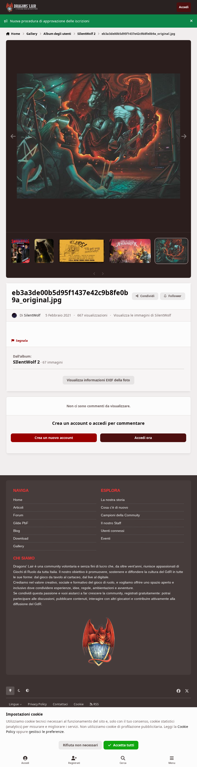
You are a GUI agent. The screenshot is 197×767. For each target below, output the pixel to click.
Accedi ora (143, 437)
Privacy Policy (37, 704)
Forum (18, 515)
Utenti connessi (112, 531)
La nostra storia (113, 500)
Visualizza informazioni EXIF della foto (98, 380)
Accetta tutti (123, 745)
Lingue (14, 704)
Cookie (79, 704)
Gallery (18, 546)
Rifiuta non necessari (80, 745)
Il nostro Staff (111, 523)
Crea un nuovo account (54, 437)
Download (20, 538)
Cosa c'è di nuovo (114, 507)
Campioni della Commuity (120, 515)
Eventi (105, 538)
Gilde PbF (20, 523)
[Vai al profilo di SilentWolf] (14, 315)
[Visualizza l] (20, 251)
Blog (16, 531)
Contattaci (60, 704)
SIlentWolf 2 (26, 362)
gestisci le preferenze (46, 731)
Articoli (18, 507)
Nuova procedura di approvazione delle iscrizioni (49, 21)
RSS (96, 704)
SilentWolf (32, 315)
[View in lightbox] (98, 136)
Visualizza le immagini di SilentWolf (142, 315)
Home (17, 500)
